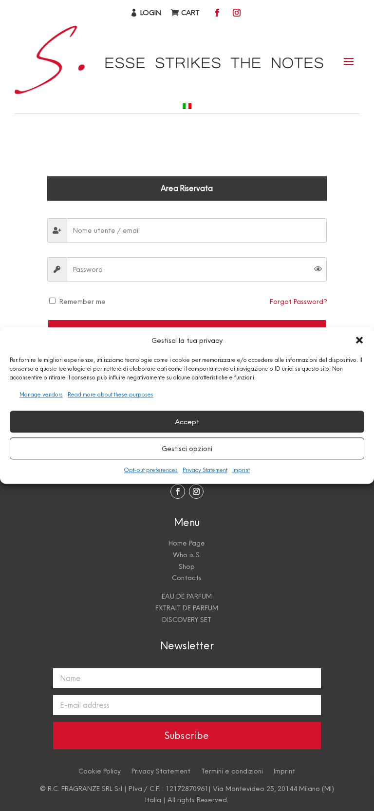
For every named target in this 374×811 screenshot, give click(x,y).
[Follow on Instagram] (236, 12)
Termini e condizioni (232, 770)
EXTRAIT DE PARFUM (186, 608)
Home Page (186, 543)
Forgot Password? (298, 301)
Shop (187, 566)
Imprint (241, 470)
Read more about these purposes (110, 395)
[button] (359, 340)
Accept (187, 421)
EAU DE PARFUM (187, 596)
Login (150, 12)
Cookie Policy (99, 770)
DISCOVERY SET (186, 619)
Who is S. (187, 554)
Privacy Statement (205, 470)
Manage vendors (41, 395)
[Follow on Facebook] (217, 12)
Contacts (187, 577)
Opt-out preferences (151, 470)
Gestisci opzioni (187, 448)
